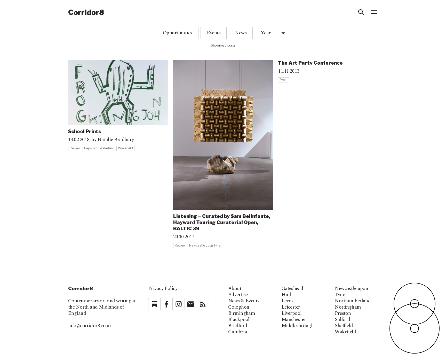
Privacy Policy (162, 288)
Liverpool (292, 313)
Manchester (294, 320)
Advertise (238, 295)
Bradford (237, 326)
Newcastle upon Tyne (351, 292)
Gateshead (292, 289)
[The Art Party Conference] (328, 71)
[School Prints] (118, 105)
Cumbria (237, 332)
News (240, 33)
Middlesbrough (298, 326)
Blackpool (239, 320)
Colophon (238, 307)
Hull (286, 295)
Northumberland (353, 301)
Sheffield (344, 326)
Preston (343, 313)
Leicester (291, 307)
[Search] (361, 12)
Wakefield (345, 332)
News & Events (243, 301)
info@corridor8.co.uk (90, 326)
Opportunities (177, 33)
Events (214, 33)
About (234, 289)
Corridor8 (86, 12)
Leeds (287, 301)
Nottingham (348, 307)
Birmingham (241, 313)
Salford (342, 320)
